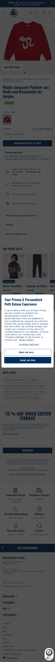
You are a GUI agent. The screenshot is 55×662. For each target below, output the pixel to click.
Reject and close (26, 352)
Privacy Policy (26, 339)
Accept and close (27, 360)
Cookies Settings (29, 344)
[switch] (49, 657)
